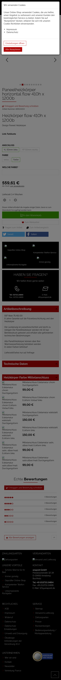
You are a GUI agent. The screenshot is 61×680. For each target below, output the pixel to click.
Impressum (12, 29)
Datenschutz (12, 32)
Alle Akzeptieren (12, 49)
